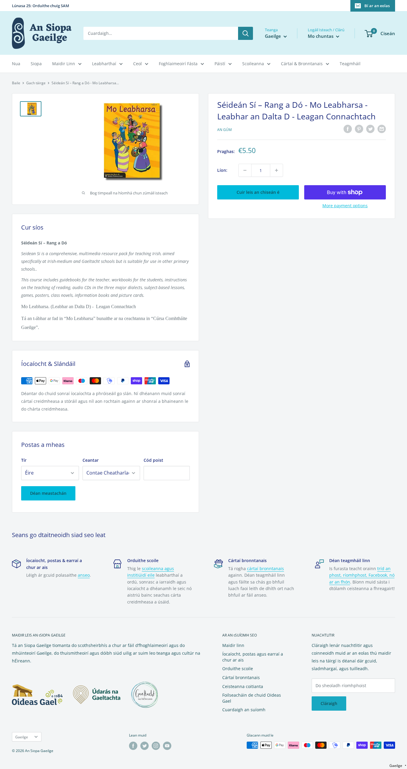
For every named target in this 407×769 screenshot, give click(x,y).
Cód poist (153, 460)
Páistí (220, 63)
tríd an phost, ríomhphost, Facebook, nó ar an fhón (361, 575)
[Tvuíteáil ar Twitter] (370, 129)
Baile (16, 82)
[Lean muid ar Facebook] (133, 746)
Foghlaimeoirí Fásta (178, 63)
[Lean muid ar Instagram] (156, 746)
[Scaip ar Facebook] (348, 129)
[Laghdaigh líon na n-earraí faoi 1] (245, 170)
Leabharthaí (104, 63)
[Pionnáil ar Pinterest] (359, 129)
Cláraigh (329, 703)
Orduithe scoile (237, 668)
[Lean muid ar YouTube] (167, 746)
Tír (24, 460)
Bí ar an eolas (377, 5)
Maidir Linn (63, 63)
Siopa (36, 63)
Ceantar (91, 460)
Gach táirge (36, 82)
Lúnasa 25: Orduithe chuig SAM (40, 5)
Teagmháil (350, 63)
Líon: (222, 170)
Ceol (137, 63)
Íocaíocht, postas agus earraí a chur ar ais (252, 657)
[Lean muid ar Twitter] (144, 746)
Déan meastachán (48, 493)
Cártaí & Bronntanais (302, 63)
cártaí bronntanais (265, 568)
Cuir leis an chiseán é (258, 192)
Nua (16, 63)
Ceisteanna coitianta (242, 686)
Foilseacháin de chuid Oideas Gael (251, 698)
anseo (84, 575)
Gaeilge (21, 736)
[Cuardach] (245, 33)
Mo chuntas (321, 36)
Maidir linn (233, 645)
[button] (398, 765)
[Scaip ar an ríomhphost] (382, 129)
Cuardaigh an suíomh (243, 709)
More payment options (345, 205)
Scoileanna (253, 63)
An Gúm (224, 129)
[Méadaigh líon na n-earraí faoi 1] (276, 170)
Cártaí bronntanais (241, 677)
